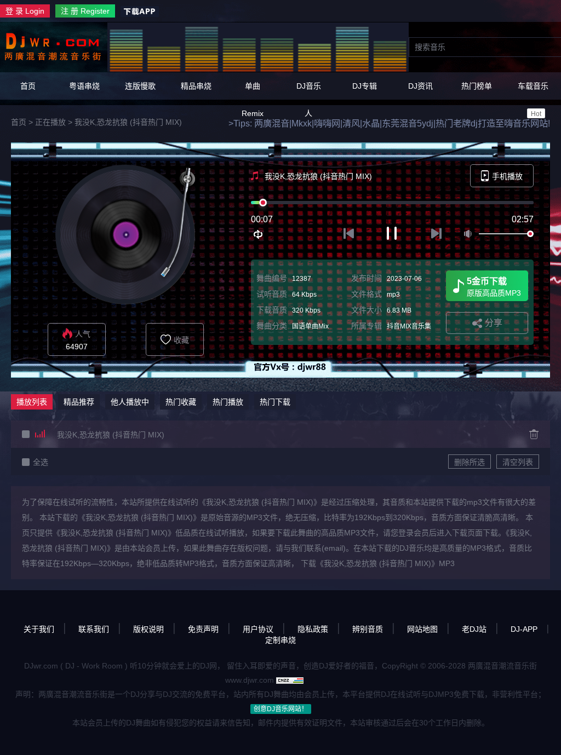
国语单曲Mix (310, 326)
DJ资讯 (420, 86)
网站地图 (422, 629)
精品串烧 (196, 86)
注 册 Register (85, 11)
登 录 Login (24, 11)
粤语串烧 (84, 86)
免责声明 (203, 629)
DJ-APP (524, 629)
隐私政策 (312, 629)
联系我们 (93, 629)
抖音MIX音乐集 (409, 326)
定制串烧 (280, 640)
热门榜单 (476, 86)
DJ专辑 (364, 86)
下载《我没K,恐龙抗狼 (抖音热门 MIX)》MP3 (378, 563)
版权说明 (148, 629)
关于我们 (39, 629)
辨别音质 (367, 629)
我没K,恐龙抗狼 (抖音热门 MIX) (128, 122)
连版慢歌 (140, 86)
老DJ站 (474, 629)
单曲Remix (253, 100)
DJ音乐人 (308, 100)
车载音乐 (533, 100)
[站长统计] (290, 680)
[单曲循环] (259, 234)
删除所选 (469, 462)
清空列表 (517, 462)
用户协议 (258, 629)
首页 (28, 86)
